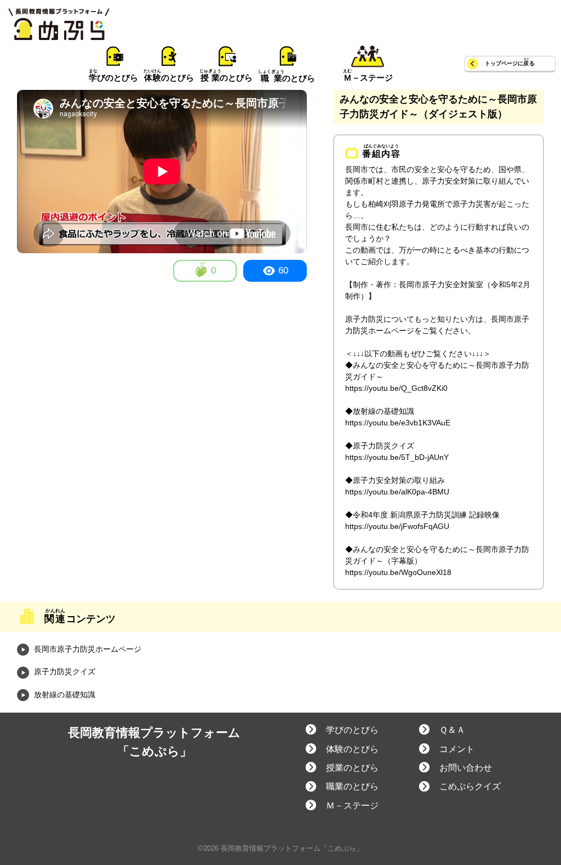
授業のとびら (352, 767)
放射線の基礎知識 (63, 694)
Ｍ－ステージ (352, 805)
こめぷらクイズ (470, 786)
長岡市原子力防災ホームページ (86, 649)
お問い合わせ (465, 767)
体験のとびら (352, 749)
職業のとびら (352, 786)
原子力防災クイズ (63, 671)
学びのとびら (352, 730)
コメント (456, 749)
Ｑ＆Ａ (452, 730)
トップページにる (510, 63)
